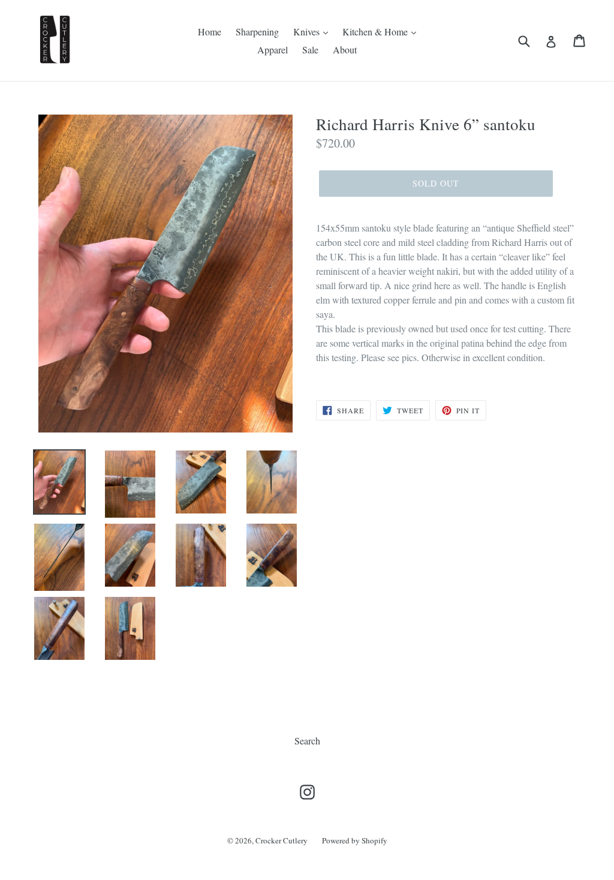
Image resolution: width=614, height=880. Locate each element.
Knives (307, 31)
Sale (310, 49)
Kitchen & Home (376, 31)
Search (307, 740)
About (345, 49)
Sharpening (257, 31)
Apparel (272, 49)
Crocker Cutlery (281, 840)
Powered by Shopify (354, 840)
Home (209, 31)
